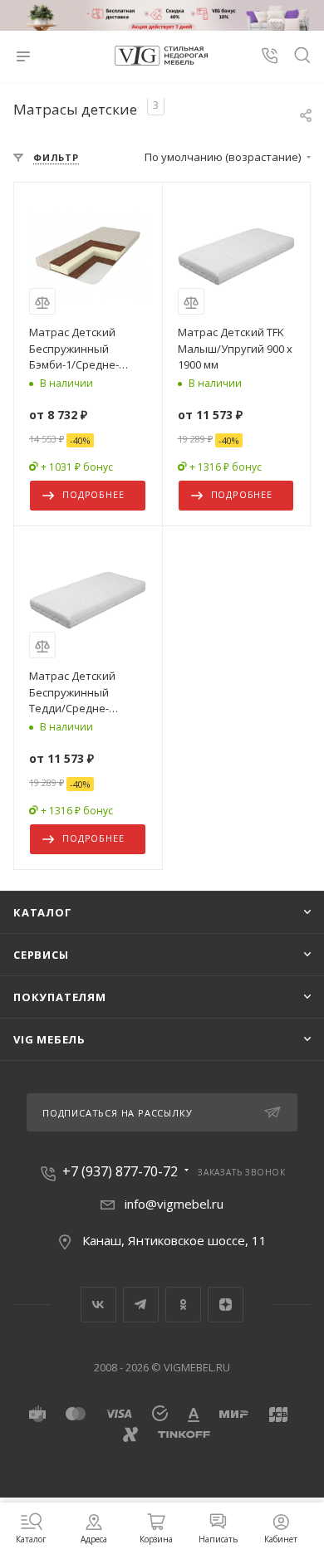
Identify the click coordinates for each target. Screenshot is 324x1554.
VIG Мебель (49, 1039)
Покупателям (59, 997)
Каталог (42, 912)
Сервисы (41, 954)
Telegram (141, 1304)
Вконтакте (98, 1304)
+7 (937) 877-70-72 (120, 1171)
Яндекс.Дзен (225, 1304)
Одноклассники (183, 1304)
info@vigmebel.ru (174, 1203)
